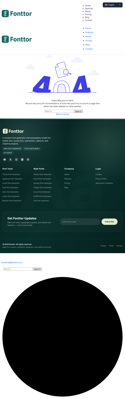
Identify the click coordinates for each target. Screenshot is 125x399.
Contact (98, 174)
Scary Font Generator (41, 192)
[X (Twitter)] (10, 159)
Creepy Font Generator (42, 187)
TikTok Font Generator (11, 174)
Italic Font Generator (10, 192)
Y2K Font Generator (41, 201)
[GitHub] (28, 159)
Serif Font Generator (10, 187)
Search (78, 111)
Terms (111, 246)
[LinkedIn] (22, 159)
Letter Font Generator (11, 196)
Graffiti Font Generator (42, 196)
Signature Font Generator (12, 179)
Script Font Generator (11, 183)
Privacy (103, 246)
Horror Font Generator (42, 179)
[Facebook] (4, 159)
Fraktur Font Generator (42, 174)
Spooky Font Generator (42, 183)
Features (67, 179)
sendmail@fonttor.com (11, 262)
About (66, 174)
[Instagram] (16, 159)
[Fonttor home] (13, 131)
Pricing (67, 183)
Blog (66, 187)
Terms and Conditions (104, 183)
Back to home (62, 114)
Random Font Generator (11, 201)
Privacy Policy (101, 179)
